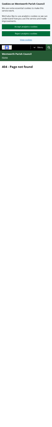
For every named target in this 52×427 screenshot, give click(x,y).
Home (5, 57)
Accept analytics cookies (26, 26)
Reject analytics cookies (26, 33)
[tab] (38, 47)
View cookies (26, 40)
